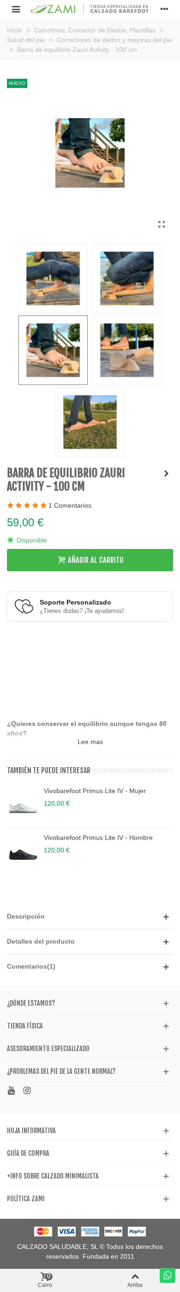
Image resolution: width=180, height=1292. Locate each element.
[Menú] (15, 9)
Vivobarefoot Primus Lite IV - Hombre (98, 837)
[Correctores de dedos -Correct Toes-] (166, 473)
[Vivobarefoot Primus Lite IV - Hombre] (23, 851)
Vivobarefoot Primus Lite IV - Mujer (95, 790)
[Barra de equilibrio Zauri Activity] (161, 225)
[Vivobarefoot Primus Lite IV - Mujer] (23, 804)
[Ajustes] (164, 9)
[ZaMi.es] (90, 9)
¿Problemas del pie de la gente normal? (61, 1071)
